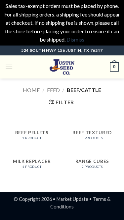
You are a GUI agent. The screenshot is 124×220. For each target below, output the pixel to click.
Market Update (72, 199)
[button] (9, 67)
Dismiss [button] (75, 39)
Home (31, 90)
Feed (53, 90)
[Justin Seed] (62, 67)
